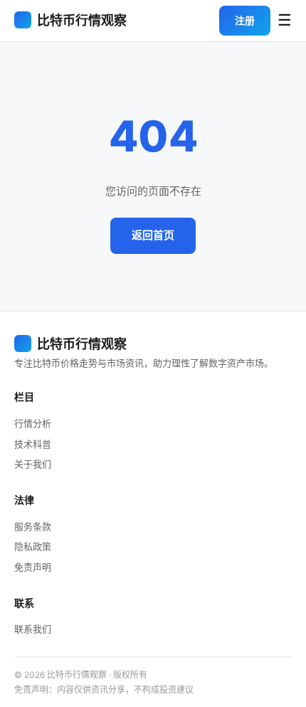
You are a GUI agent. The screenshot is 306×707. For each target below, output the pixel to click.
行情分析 (32, 423)
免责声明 (32, 567)
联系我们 (32, 628)
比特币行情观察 (82, 20)
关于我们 (32, 463)
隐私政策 (32, 546)
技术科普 (32, 444)
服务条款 (32, 526)
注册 (245, 20)
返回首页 (153, 235)
